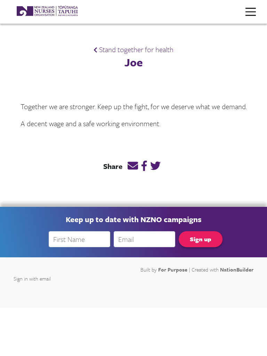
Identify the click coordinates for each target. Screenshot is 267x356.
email (45, 278)
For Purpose (172, 269)
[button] (133, 167)
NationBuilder (236, 269)
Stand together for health (135, 49)
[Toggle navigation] (250, 12)
